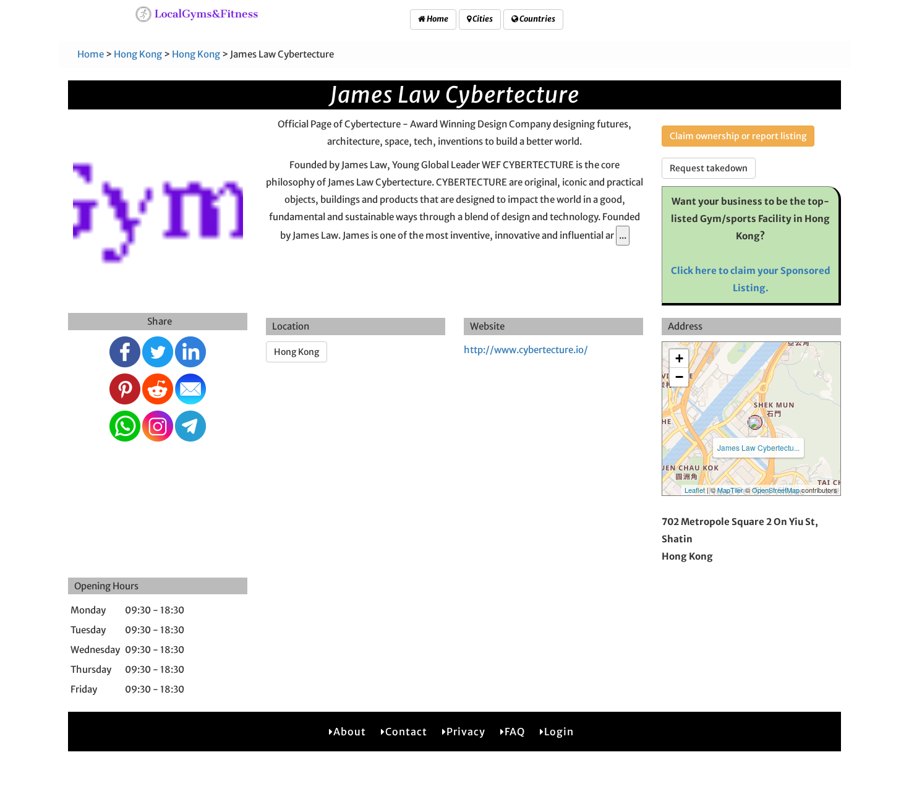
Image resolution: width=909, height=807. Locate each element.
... (622, 235)
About (349, 731)
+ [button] (679, 358)
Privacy (465, 731)
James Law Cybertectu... (758, 447)
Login (559, 731)
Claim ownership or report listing (738, 136)
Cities (482, 19)
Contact (406, 731)
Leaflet (695, 490)
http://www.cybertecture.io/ (526, 350)
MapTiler (730, 490)
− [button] (679, 377)
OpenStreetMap (776, 490)
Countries (536, 19)
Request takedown (709, 168)
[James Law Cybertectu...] (755, 422)
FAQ (515, 731)
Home (436, 19)
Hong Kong (138, 54)
